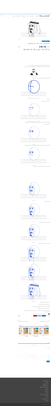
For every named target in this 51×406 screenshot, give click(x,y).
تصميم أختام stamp (45, 381)
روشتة (47, 397)
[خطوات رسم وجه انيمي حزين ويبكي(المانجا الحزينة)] (33, 331)
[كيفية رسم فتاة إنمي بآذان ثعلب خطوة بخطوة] (23, 331)
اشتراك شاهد (46, 396)
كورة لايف (46, 400)
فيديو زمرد (46, 392)
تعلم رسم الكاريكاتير (44, 41)
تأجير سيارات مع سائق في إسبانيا (44, 394)
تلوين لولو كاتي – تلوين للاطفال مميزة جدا (23, 321)
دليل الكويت (46, 389)
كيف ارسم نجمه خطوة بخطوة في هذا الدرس (44, 321)
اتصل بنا (14, 16)
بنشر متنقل (46, 391)
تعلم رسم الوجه (48, 41)
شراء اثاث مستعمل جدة (45, 399)
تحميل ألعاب (32, 16)
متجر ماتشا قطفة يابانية (45, 385)
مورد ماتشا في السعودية (45, 384)
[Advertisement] (25, 7)
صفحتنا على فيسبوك (46, 311)
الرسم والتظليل (24, 16)
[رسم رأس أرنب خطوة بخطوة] (44, 331)
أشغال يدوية (18, 16)
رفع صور (47, 382)
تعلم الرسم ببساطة (34, 65)
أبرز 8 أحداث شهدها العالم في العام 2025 (44, 387)
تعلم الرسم (36, 16)
